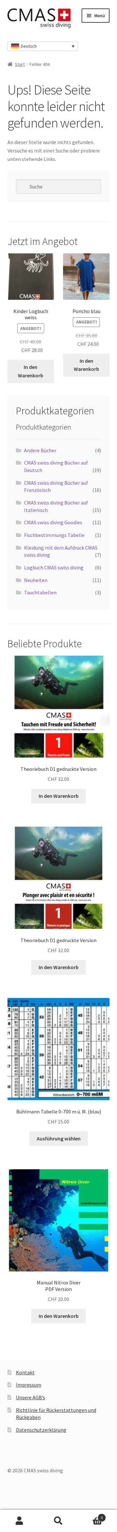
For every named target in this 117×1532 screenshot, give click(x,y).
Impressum (28, 1384)
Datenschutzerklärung (41, 1430)
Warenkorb (90, 1515)
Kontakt (25, 1372)
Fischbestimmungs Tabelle (54, 535)
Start (20, 64)
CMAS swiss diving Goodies (53, 522)
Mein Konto (19, 1521)
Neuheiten (35, 580)
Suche (58, 1521)
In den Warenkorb (30, 371)
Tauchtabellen (40, 592)
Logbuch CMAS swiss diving (54, 567)
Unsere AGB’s (30, 1397)
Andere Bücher (40, 450)
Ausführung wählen (59, 1138)
